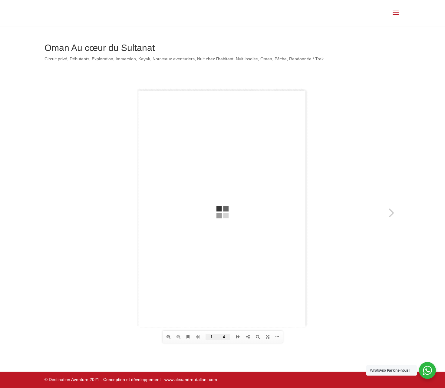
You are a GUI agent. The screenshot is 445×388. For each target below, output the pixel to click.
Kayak (144, 58)
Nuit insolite (247, 58)
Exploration (102, 58)
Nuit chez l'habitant (215, 58)
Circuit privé (55, 58)
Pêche (281, 58)
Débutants (79, 58)
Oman (266, 58)
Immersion (126, 58)
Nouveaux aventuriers (174, 58)
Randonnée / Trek (306, 58)
